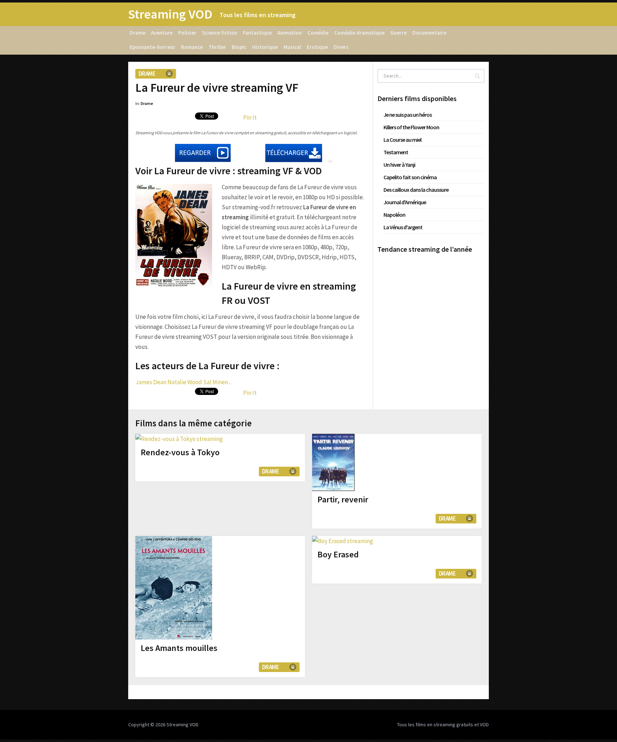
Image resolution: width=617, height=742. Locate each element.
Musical (292, 47)
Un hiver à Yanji (399, 164)
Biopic (239, 47)
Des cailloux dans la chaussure (415, 189)
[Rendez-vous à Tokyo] (179, 439)
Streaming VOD (170, 14)
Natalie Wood (184, 382)
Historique (265, 47)
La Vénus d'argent (402, 227)
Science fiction (219, 32)
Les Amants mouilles (179, 647)
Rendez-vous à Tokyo (180, 452)
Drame (137, 32)
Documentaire (429, 32)
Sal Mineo (215, 382)
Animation (289, 32)
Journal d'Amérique (404, 202)
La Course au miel (402, 139)
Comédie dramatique (359, 32)
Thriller (217, 47)
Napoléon (394, 214)
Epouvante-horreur (152, 47)
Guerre (398, 32)
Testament (395, 152)
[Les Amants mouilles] (173, 588)
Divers (340, 47)
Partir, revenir (342, 499)
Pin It (250, 117)
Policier (187, 32)
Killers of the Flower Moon (411, 127)
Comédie (317, 32)
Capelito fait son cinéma (410, 177)
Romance (192, 47)
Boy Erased (338, 554)
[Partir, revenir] (333, 462)
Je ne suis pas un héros (407, 114)
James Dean (150, 382)
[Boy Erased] (342, 541)
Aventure (161, 32)
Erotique (317, 47)
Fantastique (257, 32)
